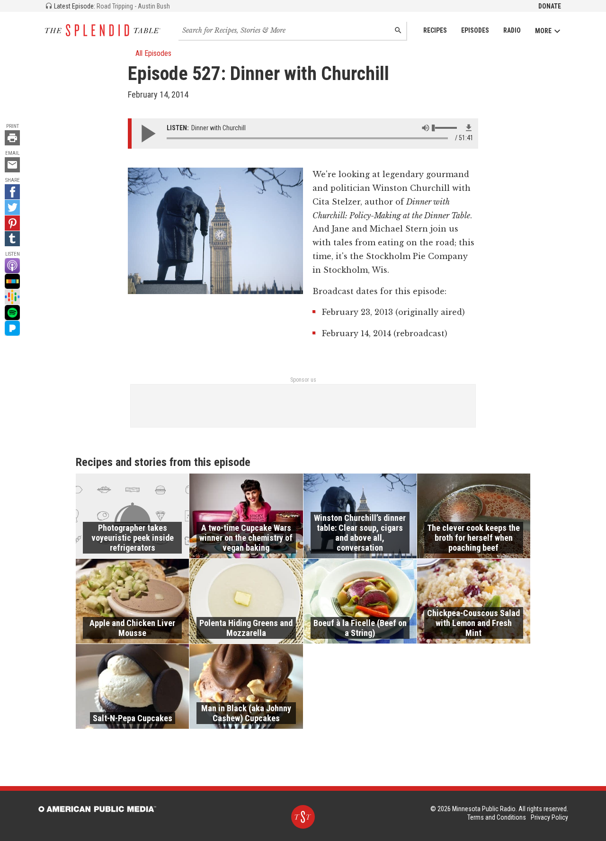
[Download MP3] (468, 128)
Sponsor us (303, 379)
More (543, 31)
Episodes (475, 30)
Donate (549, 6)
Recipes (435, 30)
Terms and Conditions (496, 817)
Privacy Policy (549, 817)
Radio (512, 30)
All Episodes (153, 53)
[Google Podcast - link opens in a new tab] (12, 296)
